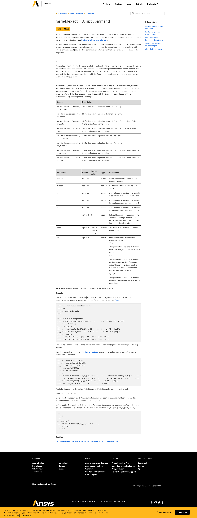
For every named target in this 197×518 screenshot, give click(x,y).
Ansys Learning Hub (94, 466)
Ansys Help (37, 472)
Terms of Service (78, 501)
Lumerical (63, 463)
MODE (66, 29)
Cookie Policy (93, 501)
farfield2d (76, 441)
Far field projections (90, 352)
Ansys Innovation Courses (96, 463)
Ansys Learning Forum (121, 463)
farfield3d (119, 300)
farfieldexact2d (97, 441)
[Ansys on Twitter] (159, 502)
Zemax (62, 466)
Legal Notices (120, 501)
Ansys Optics (62, 13)
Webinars (89, 469)
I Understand (182, 512)
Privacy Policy (107, 501)
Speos (61, 469)
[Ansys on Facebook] (163, 502)
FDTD (59, 29)
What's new (37, 469)
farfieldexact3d (111, 441)
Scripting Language (76, 13)
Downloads (37, 466)
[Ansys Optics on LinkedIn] (152, 502)
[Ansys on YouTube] (155, 502)
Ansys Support (118, 469)
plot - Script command (153, 49)
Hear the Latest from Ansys (44, 484)
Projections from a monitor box (94, 40)
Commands (90, 13)
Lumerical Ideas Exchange (123, 466)
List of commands (63, 441)
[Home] (41, 6)
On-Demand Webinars (95, 472)
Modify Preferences (166, 512)
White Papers (91, 475)
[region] (98, 512)
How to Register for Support (124, 472)
